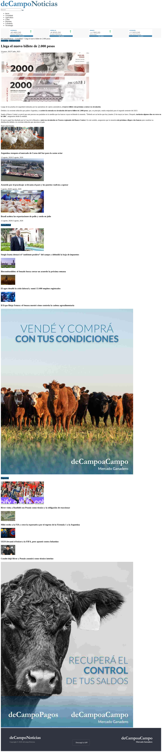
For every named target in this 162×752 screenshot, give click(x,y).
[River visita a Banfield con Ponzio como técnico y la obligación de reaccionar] (22, 503)
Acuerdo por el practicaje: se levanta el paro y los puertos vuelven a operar (34, 185)
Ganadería (8, 23)
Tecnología (9, 25)
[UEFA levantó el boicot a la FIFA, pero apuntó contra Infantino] (8, 537)
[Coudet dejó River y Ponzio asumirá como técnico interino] (8, 554)
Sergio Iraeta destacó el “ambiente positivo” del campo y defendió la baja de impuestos (40, 254)
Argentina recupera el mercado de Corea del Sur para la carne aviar (31, 153)
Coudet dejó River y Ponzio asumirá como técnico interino (27, 558)
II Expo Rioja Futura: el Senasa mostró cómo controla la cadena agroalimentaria (37, 305)
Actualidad (9, 15)
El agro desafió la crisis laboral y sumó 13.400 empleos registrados (31, 288)
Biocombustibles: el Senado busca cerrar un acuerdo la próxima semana (33, 271)
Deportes (8, 21)
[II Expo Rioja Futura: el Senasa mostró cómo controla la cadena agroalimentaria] (8, 301)
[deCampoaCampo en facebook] (81, 735)
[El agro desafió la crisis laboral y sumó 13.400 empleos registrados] (8, 284)
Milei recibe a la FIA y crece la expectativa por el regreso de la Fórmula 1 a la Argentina (40, 525)
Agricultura (9, 17)
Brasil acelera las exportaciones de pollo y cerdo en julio (26, 216)
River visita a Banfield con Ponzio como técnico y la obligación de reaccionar (35, 508)
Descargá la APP (82, 742)
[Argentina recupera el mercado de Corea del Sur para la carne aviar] (22, 149)
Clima (7, 19)
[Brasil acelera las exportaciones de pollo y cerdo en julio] (22, 212)
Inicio (7, 13)
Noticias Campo (14, 41)
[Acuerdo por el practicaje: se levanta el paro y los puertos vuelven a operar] (22, 180)
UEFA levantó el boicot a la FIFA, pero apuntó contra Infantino (30, 541)
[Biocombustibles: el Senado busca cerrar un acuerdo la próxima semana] (8, 267)
